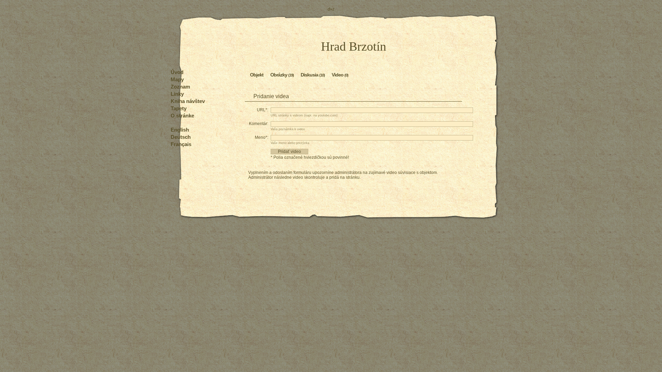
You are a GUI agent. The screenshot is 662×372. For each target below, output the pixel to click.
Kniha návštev (188, 101)
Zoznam (180, 87)
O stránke (182, 115)
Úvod (177, 72)
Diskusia (313, 75)
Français (181, 144)
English (180, 130)
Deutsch (181, 137)
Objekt (256, 75)
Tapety (179, 108)
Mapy (177, 79)
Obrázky (282, 75)
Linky (177, 94)
